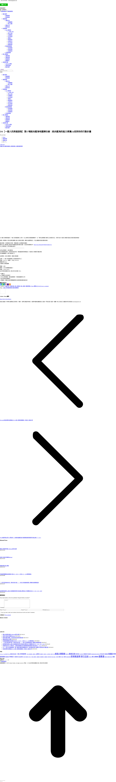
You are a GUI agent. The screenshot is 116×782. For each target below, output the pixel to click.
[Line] (2, 284)
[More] (10, 284)
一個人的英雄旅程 (7, 287)
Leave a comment (45, 286)
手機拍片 (11, 656)
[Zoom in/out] (4, 780)
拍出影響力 (21, 656)
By (33, 286)
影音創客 (89, 654)
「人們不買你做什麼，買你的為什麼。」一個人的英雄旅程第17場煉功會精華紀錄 (19, 582)
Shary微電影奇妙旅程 (12, 654)
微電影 (110, 654)
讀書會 (17, 287)
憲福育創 (7, 656)
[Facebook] (1, 284)
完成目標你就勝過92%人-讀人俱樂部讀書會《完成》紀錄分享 (17, 649)
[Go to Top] (58, 779)
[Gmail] (6, 284)
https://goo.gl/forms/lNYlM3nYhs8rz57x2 (43, 244)
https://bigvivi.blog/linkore (5, 299)
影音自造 (102, 654)
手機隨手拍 (16, 656)
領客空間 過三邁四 (4, 565)
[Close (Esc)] (0, 780)
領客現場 (20, 146)
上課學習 (38, 654)
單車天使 (72, 654)
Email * (23, 609)
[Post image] (3, 547)
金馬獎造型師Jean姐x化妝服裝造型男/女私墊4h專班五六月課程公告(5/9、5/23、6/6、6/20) (21, 591)
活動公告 (2, 146)
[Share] (1, 780)
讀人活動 (16, 146)
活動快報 (6, 146)
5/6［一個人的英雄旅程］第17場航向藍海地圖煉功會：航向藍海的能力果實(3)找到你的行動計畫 (25, 647)
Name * (1, 609)
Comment (2, 607)
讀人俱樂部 (11, 146)
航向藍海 (13, 287)
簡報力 (60, 656)
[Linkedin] (4, 284)
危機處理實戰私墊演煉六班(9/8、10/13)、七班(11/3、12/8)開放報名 (15, 574)
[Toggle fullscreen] (3, 780)
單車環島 (77, 654)
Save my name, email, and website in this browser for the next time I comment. (18, 612)
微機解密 (106, 654)
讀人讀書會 (95, 656)
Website (44, 609)
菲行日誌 (84, 656)
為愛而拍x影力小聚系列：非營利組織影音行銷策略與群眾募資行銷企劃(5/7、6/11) (22, 645)
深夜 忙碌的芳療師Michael (6, 557)
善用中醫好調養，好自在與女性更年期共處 (13, 637)
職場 (65, 656)
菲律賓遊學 (75, 656)
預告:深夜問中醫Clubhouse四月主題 (8, 548)
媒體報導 (85, 654)
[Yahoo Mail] (8, 284)
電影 (114, 656)
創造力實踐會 (60, 654)
